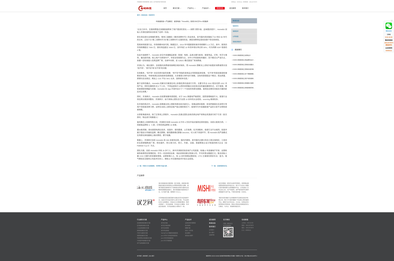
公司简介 (211, 230)
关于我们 (139, 256)
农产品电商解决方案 (143, 243)
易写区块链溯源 (165, 225)
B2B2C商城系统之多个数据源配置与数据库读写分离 (244, 74)
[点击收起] (392, 20)
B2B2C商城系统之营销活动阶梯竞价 (244, 69)
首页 (165, 8)
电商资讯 (152, 15)
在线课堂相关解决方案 (143, 223)
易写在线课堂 (165, 228)
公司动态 (235, 36)
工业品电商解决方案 (143, 228)
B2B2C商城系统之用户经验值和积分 (244, 78)
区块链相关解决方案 (143, 225)
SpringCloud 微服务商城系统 (169, 233)
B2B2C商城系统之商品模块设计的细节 (244, 60)
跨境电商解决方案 (142, 230)
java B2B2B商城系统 (167, 238)
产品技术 (205, 8)
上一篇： (152, 166)
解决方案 (176, 8)
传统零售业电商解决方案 (144, 238)
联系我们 (245, 8)
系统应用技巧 (237, 41)
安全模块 (187, 233)
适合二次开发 (189, 230)
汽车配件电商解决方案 (143, 240)
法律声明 (211, 235)
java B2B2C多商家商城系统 (169, 235)
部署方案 (187, 228)
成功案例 (232, 8)
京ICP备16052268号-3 (250, 256)
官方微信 (226, 219)
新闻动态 (220, 8)
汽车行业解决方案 (142, 233)
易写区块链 (164, 223)
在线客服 (245, 219)
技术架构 (187, 225)
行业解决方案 (142, 219)
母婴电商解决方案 (142, 235)
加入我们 (211, 232)
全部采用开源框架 (190, 223)
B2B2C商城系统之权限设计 (241, 55)
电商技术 (235, 31)
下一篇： (219, 166)
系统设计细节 (189, 235)
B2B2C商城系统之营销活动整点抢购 (244, 64)
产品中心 (190, 8)
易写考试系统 (165, 230)
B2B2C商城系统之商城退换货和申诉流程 (244, 88)
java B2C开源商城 (166, 240)
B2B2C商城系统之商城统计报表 (243, 83)
